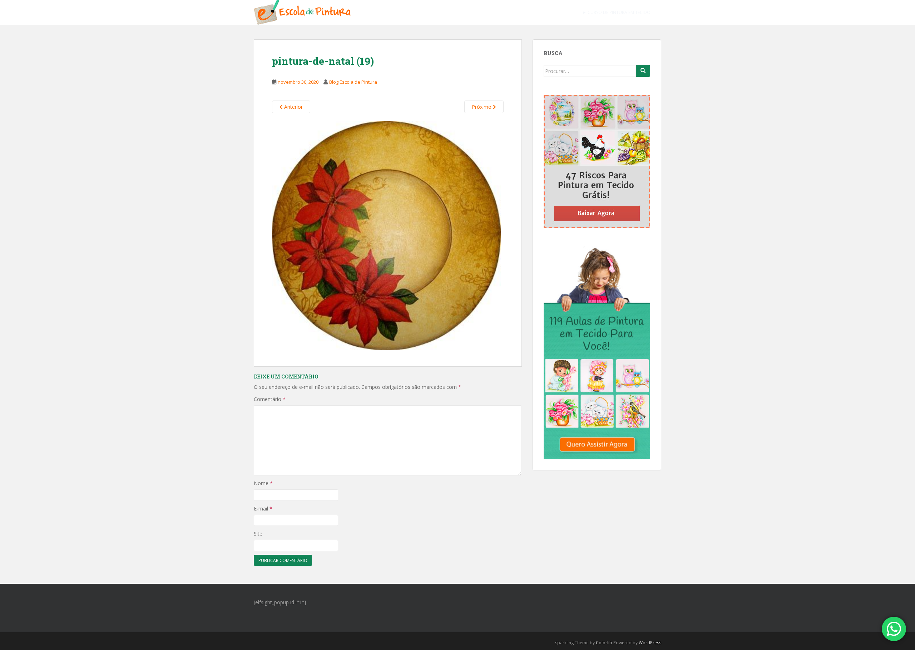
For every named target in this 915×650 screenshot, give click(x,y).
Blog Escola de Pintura (353, 82)
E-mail (263, 508)
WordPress (650, 643)
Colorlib (604, 643)
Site (258, 533)
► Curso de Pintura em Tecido (616, 12)
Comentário (270, 399)
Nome (263, 483)
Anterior (293, 106)
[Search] (643, 71)
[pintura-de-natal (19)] (386, 235)
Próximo (482, 106)
